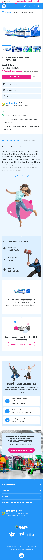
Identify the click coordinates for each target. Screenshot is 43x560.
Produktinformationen (11, 140)
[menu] (9, 6)
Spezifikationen (30, 140)
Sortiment (10, 12)
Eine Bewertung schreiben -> (15, 515)
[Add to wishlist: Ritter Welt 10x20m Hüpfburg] (39, 77)
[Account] (30, 6)
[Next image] (38, 29)
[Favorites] (34, 6)
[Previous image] (4, 29)
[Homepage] (4, 6)
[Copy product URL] (34, 77)
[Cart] (39, 6)
